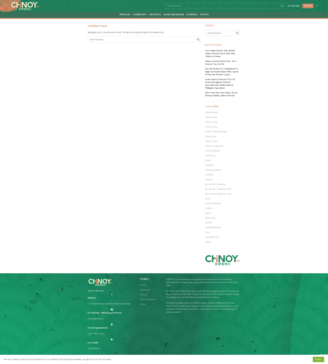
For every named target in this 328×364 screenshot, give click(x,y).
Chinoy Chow (211, 122)
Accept (318, 359)
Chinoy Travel (211, 141)
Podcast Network (213, 203)
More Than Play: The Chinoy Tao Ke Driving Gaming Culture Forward (221, 94)
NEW (207, 198)
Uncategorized (211, 236)
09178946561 (94, 348)
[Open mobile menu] (317, 5)
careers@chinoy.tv (96, 333)
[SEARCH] (282, 6)
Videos (208, 241)
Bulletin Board (211, 112)
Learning (209, 174)
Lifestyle (209, 179)
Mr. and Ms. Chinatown (215, 184)
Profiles (208, 208)
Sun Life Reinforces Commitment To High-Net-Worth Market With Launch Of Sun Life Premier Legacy (221, 72)
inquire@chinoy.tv (96, 318)
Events (208, 160)
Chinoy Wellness (212, 150)
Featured (209, 165)
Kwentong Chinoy (213, 169)
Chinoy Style (210, 136)
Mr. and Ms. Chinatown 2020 (218, 193)
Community (210, 155)
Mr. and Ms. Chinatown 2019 (218, 189)
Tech (207, 232)
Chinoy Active (211, 117)
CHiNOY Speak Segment (216, 131)
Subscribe (308, 6)
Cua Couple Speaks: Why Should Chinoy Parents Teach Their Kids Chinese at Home (220, 53)
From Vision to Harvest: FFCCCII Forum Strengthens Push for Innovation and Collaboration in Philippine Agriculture (220, 84)
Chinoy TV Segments (214, 146)
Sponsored (210, 217)
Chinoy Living (211, 126)
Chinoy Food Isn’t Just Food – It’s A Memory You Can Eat (221, 63)
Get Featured (294, 6)
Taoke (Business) (213, 227)
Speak (208, 213)
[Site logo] (25, 5)
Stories (208, 222)
